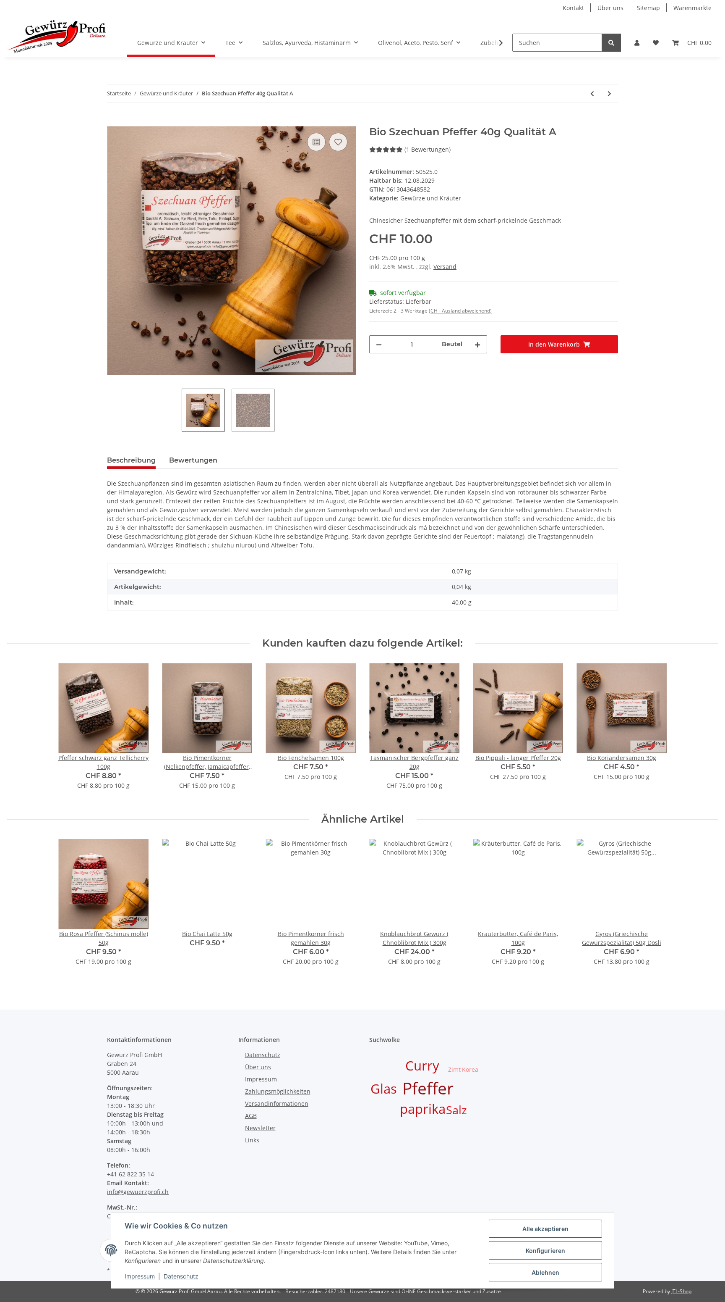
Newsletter (260, 1128)
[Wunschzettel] (655, 42)
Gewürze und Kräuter (430, 198)
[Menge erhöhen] (477, 344)
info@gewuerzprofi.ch (138, 1192)
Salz (456, 1110)
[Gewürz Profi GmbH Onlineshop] (57, 36)
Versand (444, 267)
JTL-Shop (681, 1291)
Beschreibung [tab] (131, 460)
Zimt (454, 1069)
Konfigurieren (545, 1250)
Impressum (261, 1079)
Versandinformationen (276, 1103)
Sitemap (648, 8)
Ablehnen (545, 1272)
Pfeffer (428, 1088)
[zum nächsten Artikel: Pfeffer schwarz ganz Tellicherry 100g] (609, 93)
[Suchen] (611, 43)
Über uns (610, 8)
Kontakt (573, 8)
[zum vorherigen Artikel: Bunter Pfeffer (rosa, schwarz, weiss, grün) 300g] (592, 93)
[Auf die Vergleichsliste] (316, 142)
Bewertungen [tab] (193, 460)
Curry (422, 1065)
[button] (637, 42)
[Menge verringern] (379, 344)
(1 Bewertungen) (427, 149)
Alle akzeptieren (545, 1228)
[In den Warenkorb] (113, 121)
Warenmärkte (692, 8)
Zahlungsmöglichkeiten (277, 1091)
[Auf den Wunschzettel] (338, 142)
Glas (383, 1088)
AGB (251, 1116)
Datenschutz (262, 1055)
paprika (423, 1109)
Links (252, 1140)
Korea (470, 1069)
